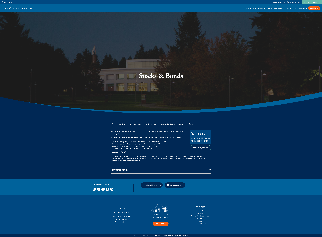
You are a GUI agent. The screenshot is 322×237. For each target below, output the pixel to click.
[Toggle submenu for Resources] (306, 8)
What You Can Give (166, 124)
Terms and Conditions (167, 235)
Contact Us (192, 124)
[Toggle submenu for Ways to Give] (295, 8)
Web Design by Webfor (180, 235)
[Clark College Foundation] (17, 8)
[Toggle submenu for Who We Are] (255, 8)
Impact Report (200, 218)
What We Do (278, 8)
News (200, 221)
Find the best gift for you (200, 148)
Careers (200, 213)
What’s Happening (264, 8)
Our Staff (200, 211)
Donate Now (159, 224)
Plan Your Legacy (135, 124)
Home (114, 124)
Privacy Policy (156, 235)
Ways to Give (290, 8)
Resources (301, 8)
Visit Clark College (277, 2)
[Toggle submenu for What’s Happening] (271, 8)
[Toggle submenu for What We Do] (283, 8)
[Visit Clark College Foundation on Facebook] (103, 189)
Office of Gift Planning (202, 138)
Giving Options (151, 124)
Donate (313, 8)
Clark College (199, 224)
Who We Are (250, 8)
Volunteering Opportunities (200, 216)
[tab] (161, 169)
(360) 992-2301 (123, 212)
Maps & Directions (121, 222)
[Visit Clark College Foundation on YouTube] (111, 189)
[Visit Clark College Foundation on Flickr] (107, 189)
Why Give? (122, 124)
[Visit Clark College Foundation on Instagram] (98, 189)
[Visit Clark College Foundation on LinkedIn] (94, 189)
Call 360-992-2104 (201, 141)
